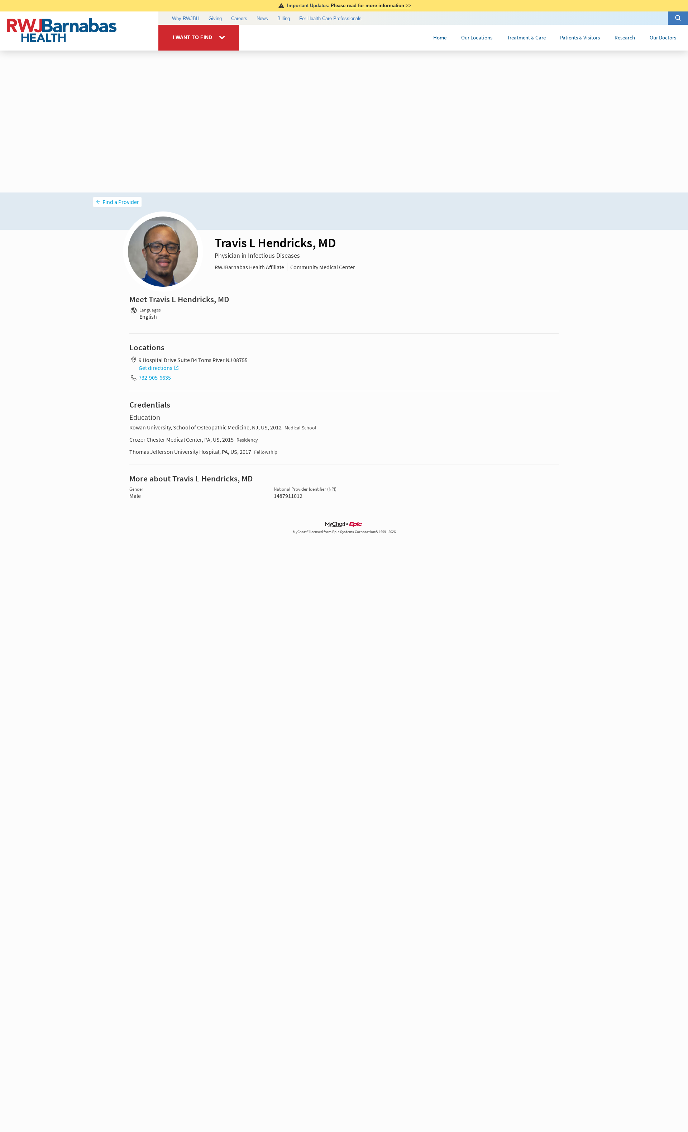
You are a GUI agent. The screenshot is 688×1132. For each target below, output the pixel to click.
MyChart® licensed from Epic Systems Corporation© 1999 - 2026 (344, 531)
